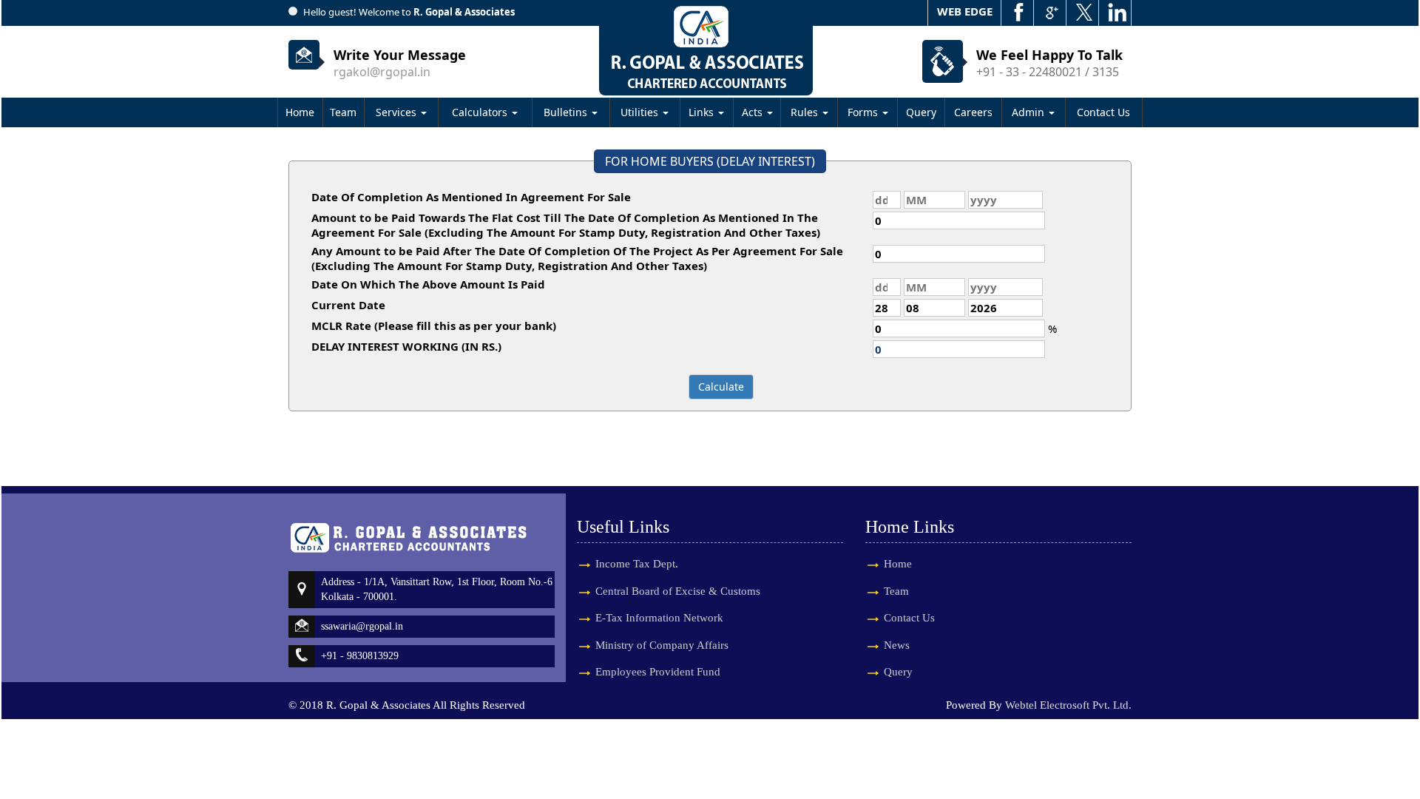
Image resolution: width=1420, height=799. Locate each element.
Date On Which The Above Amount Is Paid (428, 284)
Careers (973, 112)
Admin (1029, 112)
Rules (806, 112)
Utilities (641, 112)
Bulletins (567, 112)
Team (343, 112)
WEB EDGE (965, 11)
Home (299, 112)
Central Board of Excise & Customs (677, 591)
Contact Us (1103, 112)
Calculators (481, 112)
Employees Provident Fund (657, 672)
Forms (864, 112)
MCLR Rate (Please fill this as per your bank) (433, 325)
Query (921, 112)
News (897, 645)
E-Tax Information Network (659, 618)
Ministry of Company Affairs (661, 645)
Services (397, 112)
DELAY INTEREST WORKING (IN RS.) (406, 346)
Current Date (348, 304)
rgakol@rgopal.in (382, 72)
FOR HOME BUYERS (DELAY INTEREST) (710, 161)
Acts (753, 112)
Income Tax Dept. (636, 564)
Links (703, 112)
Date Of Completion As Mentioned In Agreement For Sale (471, 196)
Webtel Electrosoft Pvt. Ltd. (1068, 705)
